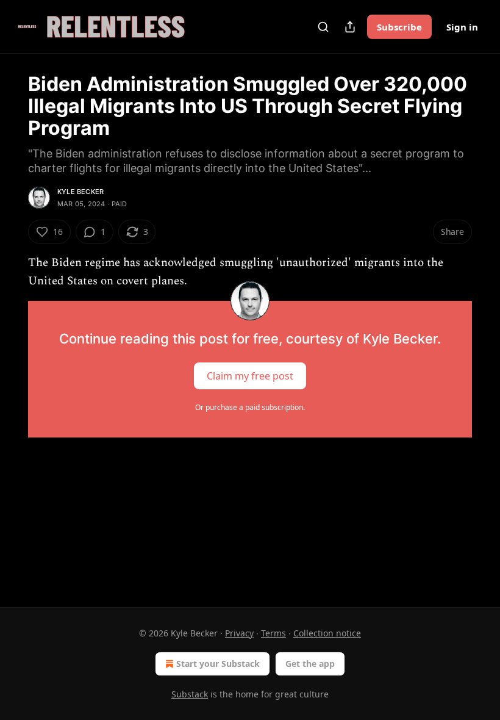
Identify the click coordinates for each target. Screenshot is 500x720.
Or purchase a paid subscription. (250, 407)
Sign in (462, 27)
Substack (189, 694)
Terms (273, 633)
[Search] (323, 27)
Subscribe (399, 27)
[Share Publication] (350, 27)
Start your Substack (218, 663)
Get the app (310, 663)
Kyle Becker (80, 191)
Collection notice (327, 633)
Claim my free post (250, 375)
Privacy (239, 633)
